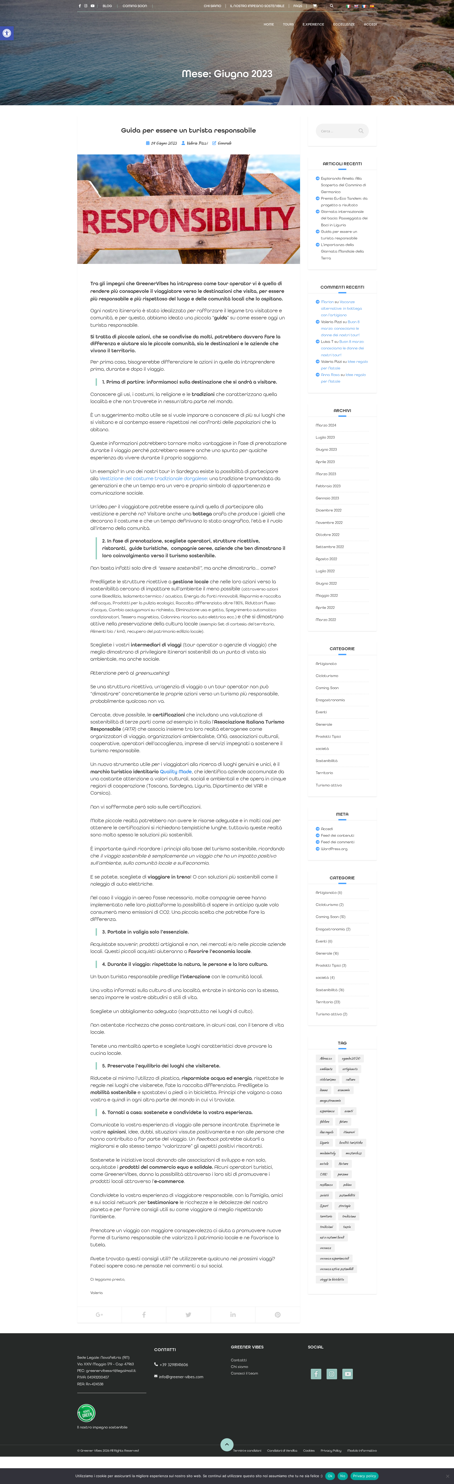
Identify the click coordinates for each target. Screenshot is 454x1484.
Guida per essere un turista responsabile (188, 130)
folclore (324, 1121)
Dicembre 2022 (329, 510)
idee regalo (326, 1132)
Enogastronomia (330, 700)
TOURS (288, 24)
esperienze (327, 1111)
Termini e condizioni (247, 1450)
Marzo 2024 (326, 425)
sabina (347, 1184)
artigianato (349, 1068)
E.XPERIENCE (313, 24)
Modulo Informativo (362, 1450)
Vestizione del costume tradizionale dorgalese (153, 478)
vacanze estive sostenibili (336, 1268)
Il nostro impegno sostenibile (257, 6)
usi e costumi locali (332, 1237)
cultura (350, 1079)
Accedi (370, 24)
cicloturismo (328, 1079)
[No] (447, 1476)
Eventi (321, 712)
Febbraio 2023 (328, 486)
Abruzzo (326, 1058)
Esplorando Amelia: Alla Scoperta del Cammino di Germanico (343, 185)
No (342, 1476)
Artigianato (326, 663)
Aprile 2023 (325, 462)
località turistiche (350, 1142)
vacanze (325, 1247)
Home (269, 24)
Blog (107, 6)
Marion (327, 302)
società (322, 748)
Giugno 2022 (326, 583)
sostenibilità (347, 1195)
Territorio (324, 773)
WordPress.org (334, 849)
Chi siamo (212, 6)
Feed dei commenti (337, 842)
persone (342, 1174)
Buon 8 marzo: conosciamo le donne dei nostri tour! (340, 328)
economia (344, 1089)
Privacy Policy (331, 1450)
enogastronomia (330, 1100)
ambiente (326, 1068)
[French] (364, 6)
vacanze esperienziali (334, 1258)
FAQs (297, 6)
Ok (330, 1476)
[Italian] (348, 6)
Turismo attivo (329, 785)
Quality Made (176, 772)
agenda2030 (351, 1058)
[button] (7, 33)
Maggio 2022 (327, 595)
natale (324, 1163)
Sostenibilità (327, 761)
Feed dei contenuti (337, 835)
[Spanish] (371, 6)
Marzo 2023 (326, 474)
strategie (344, 1205)
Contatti (239, 1360)
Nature (343, 1163)
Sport (324, 1205)
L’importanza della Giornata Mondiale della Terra (342, 251)
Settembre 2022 (330, 547)
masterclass (353, 1153)
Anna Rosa (330, 375)
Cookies (309, 1450)
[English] (356, 6)
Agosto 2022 (326, 559)
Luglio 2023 (325, 437)
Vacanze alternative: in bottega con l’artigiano (341, 308)
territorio (326, 1216)
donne (323, 1089)
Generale (224, 143)
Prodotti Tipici (328, 736)
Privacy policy (364, 1476)
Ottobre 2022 (327, 535)
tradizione (348, 1216)
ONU (323, 1174)
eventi (348, 1111)
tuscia (347, 1226)
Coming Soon (135, 6)
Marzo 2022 (326, 620)
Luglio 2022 (325, 571)
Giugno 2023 (326, 449)
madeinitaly (327, 1153)
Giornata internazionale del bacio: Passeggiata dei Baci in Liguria (344, 218)
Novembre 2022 (329, 522)
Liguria (324, 1142)
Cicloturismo (327, 676)
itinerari (348, 1132)
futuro (343, 1121)
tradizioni (326, 1226)
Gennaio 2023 (327, 498)
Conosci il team (244, 1373)
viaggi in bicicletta (332, 1279)
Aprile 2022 (325, 607)
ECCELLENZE (344, 24)
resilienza (326, 1184)
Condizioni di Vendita (282, 1450)
